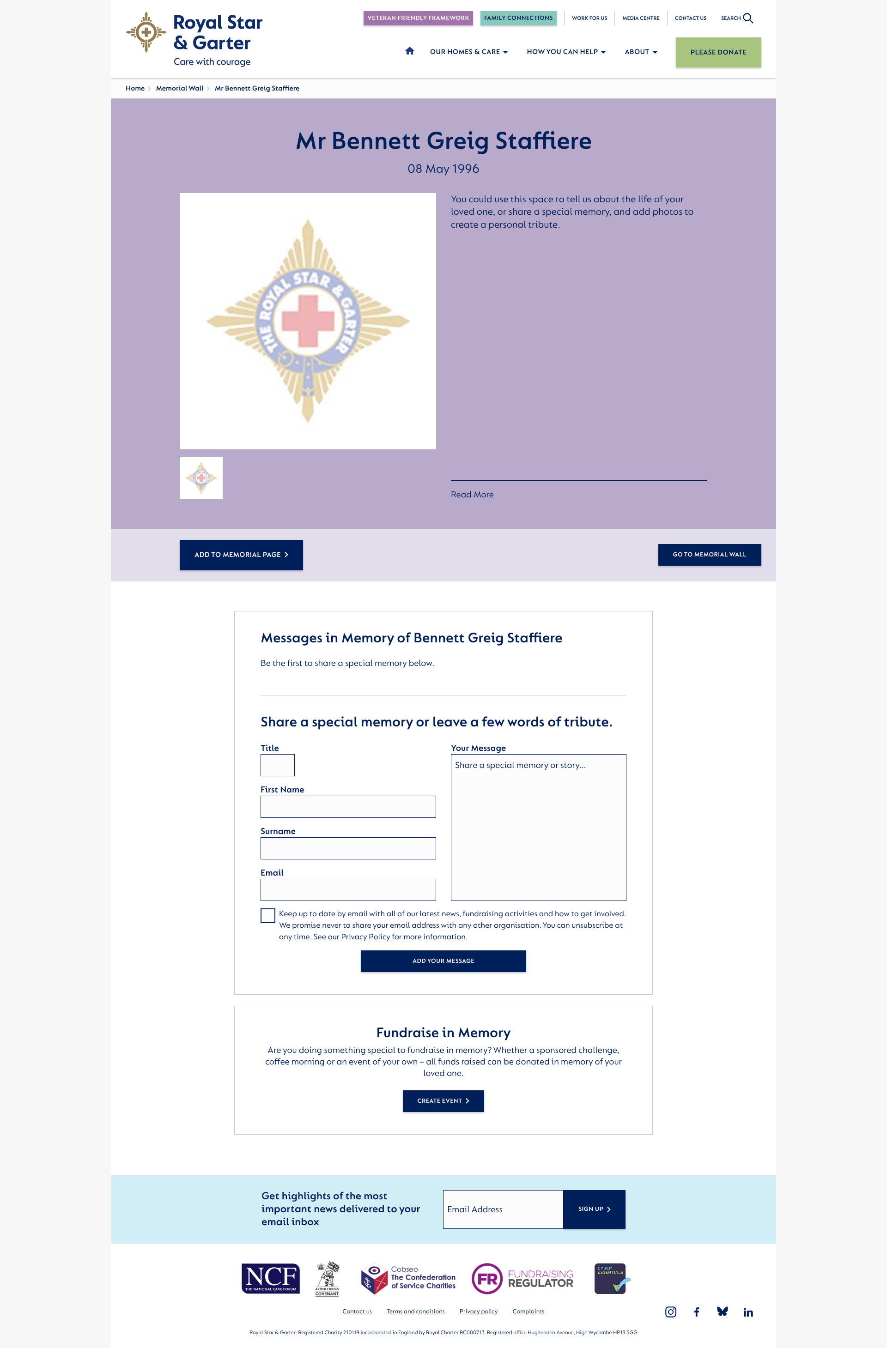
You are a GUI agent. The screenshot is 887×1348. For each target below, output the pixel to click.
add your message (443, 961)
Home (135, 88)
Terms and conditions (416, 1312)
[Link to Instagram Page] (671, 1312)
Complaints (529, 1312)
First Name (282, 789)
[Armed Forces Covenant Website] (327, 1279)
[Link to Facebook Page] (696, 1312)
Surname (278, 831)
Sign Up (590, 1209)
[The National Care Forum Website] (272, 1279)
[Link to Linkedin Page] (748, 1312)
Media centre (640, 18)
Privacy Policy (365, 937)
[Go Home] (194, 39)
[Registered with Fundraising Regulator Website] (522, 1279)
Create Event (440, 1101)
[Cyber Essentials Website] (613, 1279)
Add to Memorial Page (237, 554)
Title (270, 748)
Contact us (690, 18)
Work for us (590, 18)
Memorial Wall (179, 88)
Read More (472, 494)
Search (731, 18)
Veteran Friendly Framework (418, 18)
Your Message (478, 748)
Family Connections (518, 18)
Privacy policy (479, 1312)
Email (272, 872)
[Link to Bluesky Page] (722, 1312)
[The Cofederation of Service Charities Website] (408, 1279)
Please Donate (719, 52)
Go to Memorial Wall (710, 555)
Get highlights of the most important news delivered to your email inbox (340, 1209)
